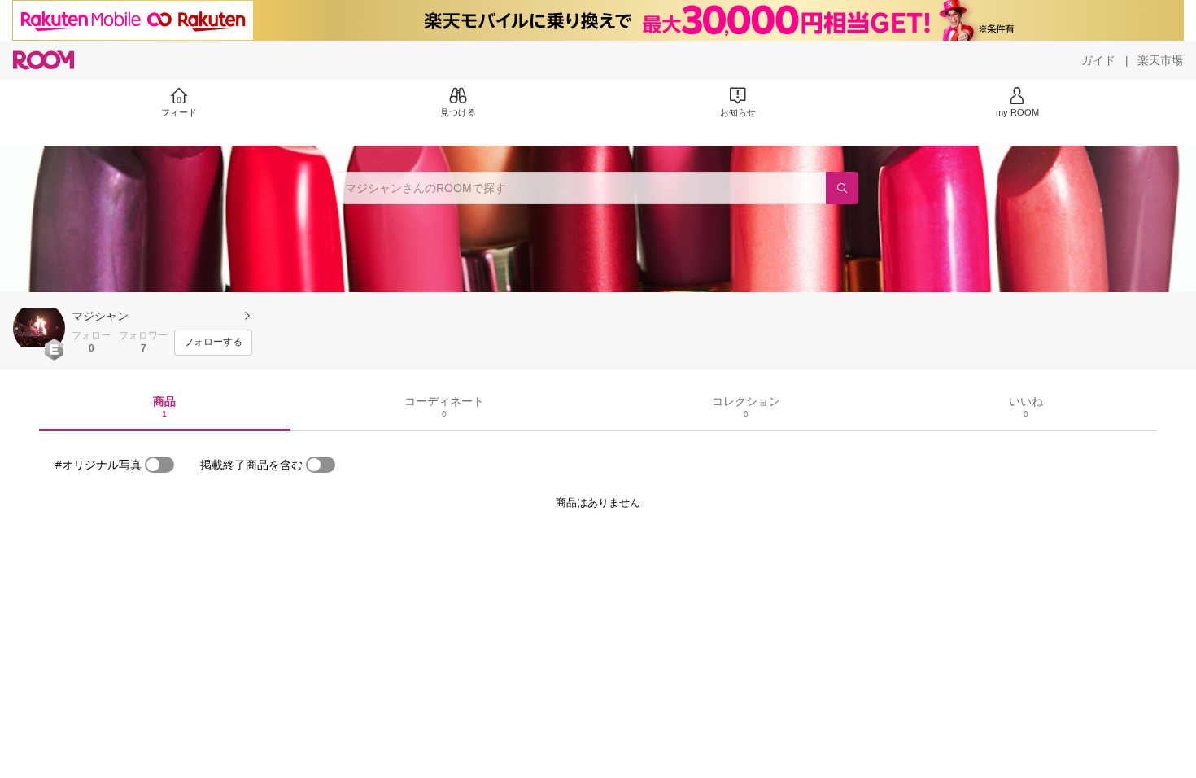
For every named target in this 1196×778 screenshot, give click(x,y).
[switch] (159, 465)
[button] (39, 328)
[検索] (842, 188)
